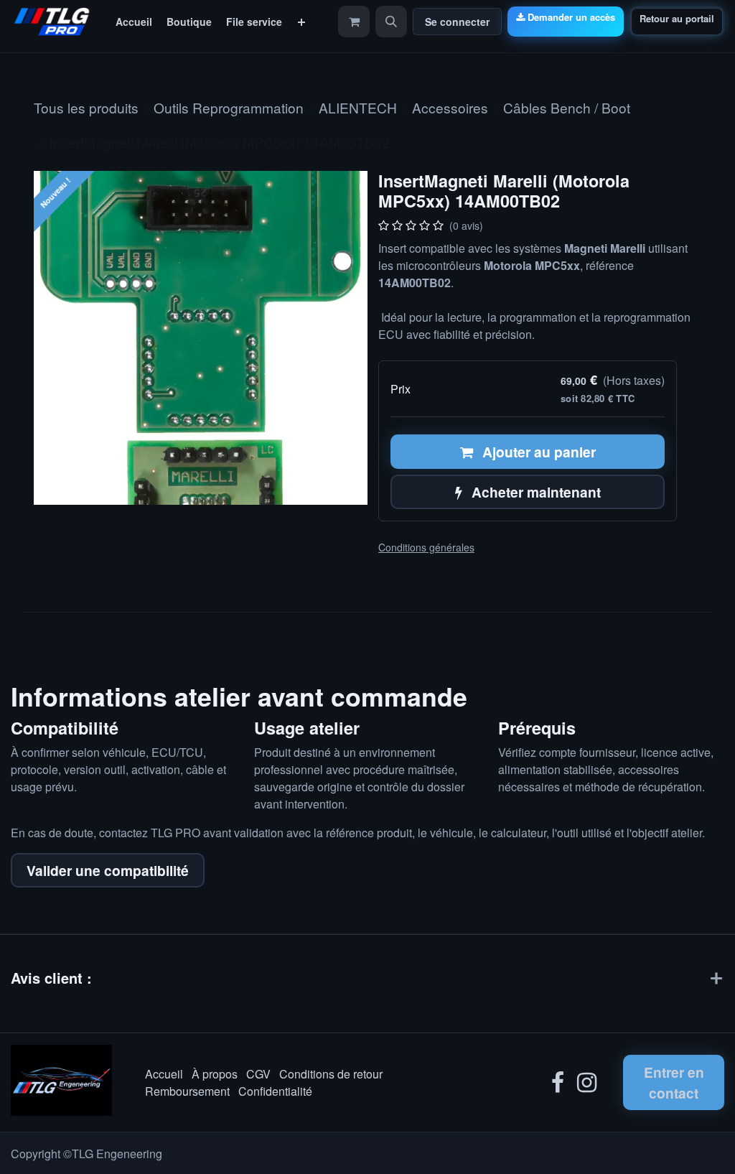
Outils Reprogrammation (229, 107)
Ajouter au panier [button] (537, 452)
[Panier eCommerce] (354, 21)
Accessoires (450, 107)
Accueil (164, 1074)
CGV (258, 1074)
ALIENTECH (358, 107)
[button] (391, 21)
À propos (215, 1074)
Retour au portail (677, 18)
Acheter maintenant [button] (534, 492)
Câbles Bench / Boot (566, 107)
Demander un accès (571, 17)
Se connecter (457, 21)
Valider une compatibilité (108, 870)
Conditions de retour (331, 1074)
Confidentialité (275, 1091)
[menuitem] (134, 22)
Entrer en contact (674, 1082)
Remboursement (187, 1091)
